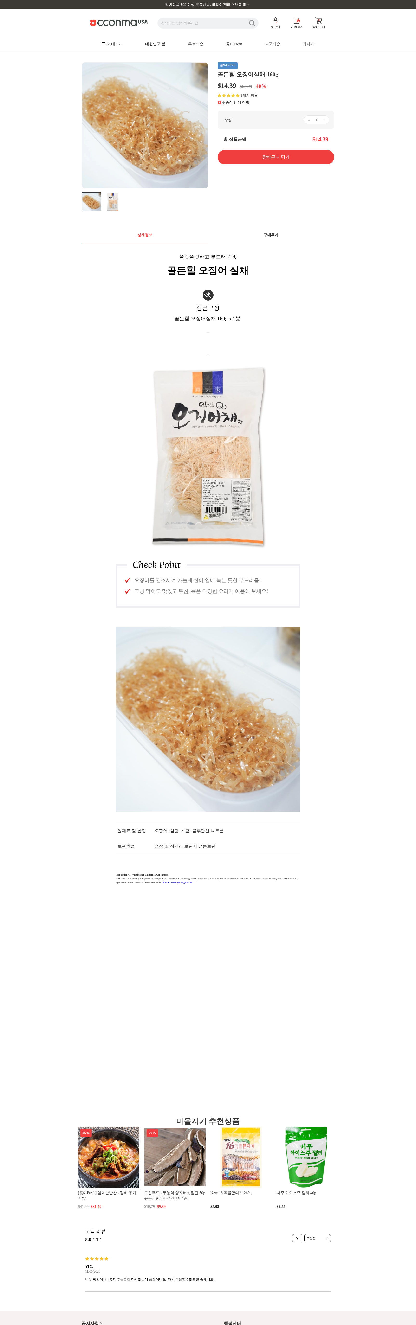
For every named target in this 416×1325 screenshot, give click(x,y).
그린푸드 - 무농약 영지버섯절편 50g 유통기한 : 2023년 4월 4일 (174, 1195)
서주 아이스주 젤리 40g (296, 1193)
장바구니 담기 (109, 1206)
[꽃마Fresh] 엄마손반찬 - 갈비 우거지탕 (107, 1195)
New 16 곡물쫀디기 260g (231, 1193)
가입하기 (297, 27)
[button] (229, 95)
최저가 (308, 44)
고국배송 (272, 44)
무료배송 (195, 44)
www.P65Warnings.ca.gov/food (177, 882)
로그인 (275, 27)
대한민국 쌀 (155, 44)
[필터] (297, 1238)
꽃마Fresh (234, 44)
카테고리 (114, 44)
